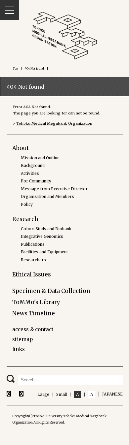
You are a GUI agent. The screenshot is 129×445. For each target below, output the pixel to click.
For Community (36, 180)
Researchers (33, 259)
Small (61, 394)
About (20, 148)
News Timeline (33, 313)
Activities (30, 173)
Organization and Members (47, 196)
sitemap (22, 339)
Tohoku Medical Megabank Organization (54, 123)
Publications (33, 244)
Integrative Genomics (42, 236)
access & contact (33, 329)
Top (15, 68)
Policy (27, 204)
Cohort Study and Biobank (46, 228)
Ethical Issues (31, 274)
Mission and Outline (40, 157)
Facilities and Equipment (44, 251)
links (18, 349)
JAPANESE (112, 394)
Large (43, 394)
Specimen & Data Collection (51, 291)
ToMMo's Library (36, 302)
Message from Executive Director (54, 188)
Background (33, 165)
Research (25, 219)
